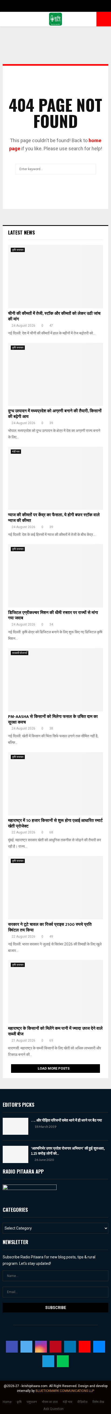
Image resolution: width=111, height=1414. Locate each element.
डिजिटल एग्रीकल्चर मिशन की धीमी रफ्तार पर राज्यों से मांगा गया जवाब (53, 615)
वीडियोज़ (82, 1402)
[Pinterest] (55, 1347)
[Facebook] (12, 1347)
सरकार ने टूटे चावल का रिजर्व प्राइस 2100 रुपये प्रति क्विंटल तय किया (50, 927)
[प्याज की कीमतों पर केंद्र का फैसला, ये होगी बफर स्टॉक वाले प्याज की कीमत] (55, 478)
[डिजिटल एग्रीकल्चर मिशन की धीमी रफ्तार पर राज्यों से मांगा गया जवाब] (55, 576)
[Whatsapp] (63, 1361)
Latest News (21, 232)
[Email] (99, 1347)
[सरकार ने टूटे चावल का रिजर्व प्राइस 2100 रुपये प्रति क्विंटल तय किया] (55, 887)
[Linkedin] (70, 1347)
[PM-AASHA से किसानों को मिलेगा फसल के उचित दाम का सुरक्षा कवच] (55, 679)
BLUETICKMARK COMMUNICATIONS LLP (65, 1391)
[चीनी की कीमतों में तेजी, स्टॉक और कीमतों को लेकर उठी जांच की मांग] (55, 276)
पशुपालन (32, 1402)
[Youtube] (85, 1347)
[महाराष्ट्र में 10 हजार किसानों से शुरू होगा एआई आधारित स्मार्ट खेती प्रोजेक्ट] (55, 783)
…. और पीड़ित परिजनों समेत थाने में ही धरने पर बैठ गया (66, 1120)
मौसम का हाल (50, 1402)
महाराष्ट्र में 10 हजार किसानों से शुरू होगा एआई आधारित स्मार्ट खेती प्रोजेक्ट (55, 823)
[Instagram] (41, 1347)
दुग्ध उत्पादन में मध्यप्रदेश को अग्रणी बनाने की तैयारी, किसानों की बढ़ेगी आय (55, 413)
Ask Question (53, 1409)
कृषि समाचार (17, 249)
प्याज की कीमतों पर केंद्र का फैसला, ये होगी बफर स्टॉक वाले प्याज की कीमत (54, 517)
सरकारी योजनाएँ (19, 652)
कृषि (19, 1402)
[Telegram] (48, 1361)
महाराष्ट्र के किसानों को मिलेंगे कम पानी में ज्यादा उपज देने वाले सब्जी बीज (55, 1031)
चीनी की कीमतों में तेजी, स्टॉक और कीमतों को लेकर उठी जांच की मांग (54, 316)
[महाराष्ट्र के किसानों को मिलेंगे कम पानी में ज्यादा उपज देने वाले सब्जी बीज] (55, 991)
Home (7, 1402)
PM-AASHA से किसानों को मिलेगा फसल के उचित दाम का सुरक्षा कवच (53, 719)
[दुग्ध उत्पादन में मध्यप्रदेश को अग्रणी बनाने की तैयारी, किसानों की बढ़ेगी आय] (55, 374)
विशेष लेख (98, 1402)
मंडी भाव (16, 451)
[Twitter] (26, 1347)
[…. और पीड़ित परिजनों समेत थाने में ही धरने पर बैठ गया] (15, 1126)
